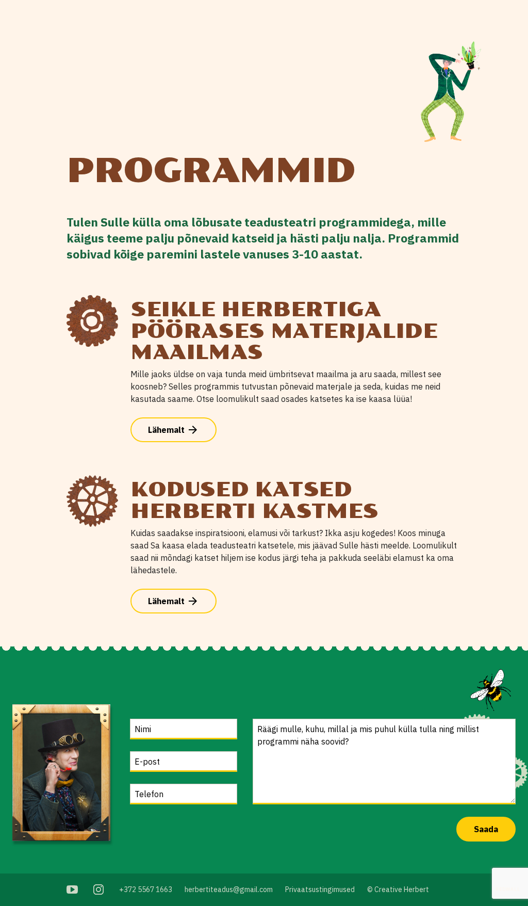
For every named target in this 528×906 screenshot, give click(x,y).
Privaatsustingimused (320, 889)
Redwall (508, 889)
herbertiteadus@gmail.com (229, 889)
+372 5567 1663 (145, 889)
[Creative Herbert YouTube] (72, 889)
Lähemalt (173, 430)
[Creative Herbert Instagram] (98, 889)
